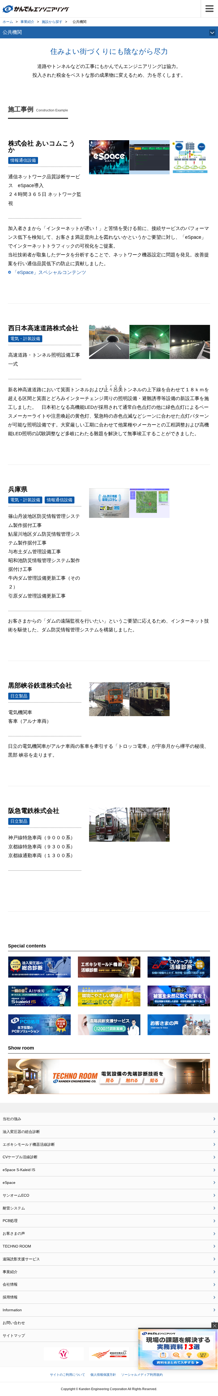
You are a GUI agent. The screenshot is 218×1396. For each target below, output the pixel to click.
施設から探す (52, 22)
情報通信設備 (23, 160)
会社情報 (10, 1284)
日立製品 (18, 696)
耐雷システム (14, 1208)
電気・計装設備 (25, 338)
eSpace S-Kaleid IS (19, 1170)
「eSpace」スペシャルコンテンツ (49, 272)
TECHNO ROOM (17, 1246)
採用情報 (10, 1297)
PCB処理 (10, 1221)
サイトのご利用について (67, 1375)
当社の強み (12, 1119)
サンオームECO (16, 1195)
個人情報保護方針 (103, 1375)
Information (12, 1310)
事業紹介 (27, 22)
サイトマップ (14, 1335)
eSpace (9, 1182)
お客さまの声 (14, 1233)
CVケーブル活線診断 (20, 1157)
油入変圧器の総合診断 (21, 1131)
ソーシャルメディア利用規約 (142, 1375)
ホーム (8, 22)
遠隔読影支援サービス (21, 1259)
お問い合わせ (14, 1323)
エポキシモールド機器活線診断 (29, 1144)
